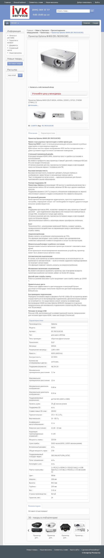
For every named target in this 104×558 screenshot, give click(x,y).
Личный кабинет (20, 2)
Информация (14, 31)
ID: (29, 126)
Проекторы (44, 33)
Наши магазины (15, 53)
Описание (32, 133)
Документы (13, 45)
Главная (30, 30)
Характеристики (48, 133)
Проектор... (79, 536)
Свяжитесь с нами (61, 550)
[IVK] (30, 12)
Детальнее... (33, 105)
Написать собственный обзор (42, 87)
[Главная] (7, 23)
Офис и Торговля (42, 30)
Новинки (86, 23)
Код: (39, 126)
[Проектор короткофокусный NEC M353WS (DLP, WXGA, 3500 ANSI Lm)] (79, 527)
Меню (14, 23)
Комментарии (34, 506)
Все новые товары (15, 63)
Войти (97, 2)
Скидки (95, 23)
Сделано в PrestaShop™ (91, 550)
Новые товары (14, 58)
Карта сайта (74, 550)
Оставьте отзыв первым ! (38, 511)
